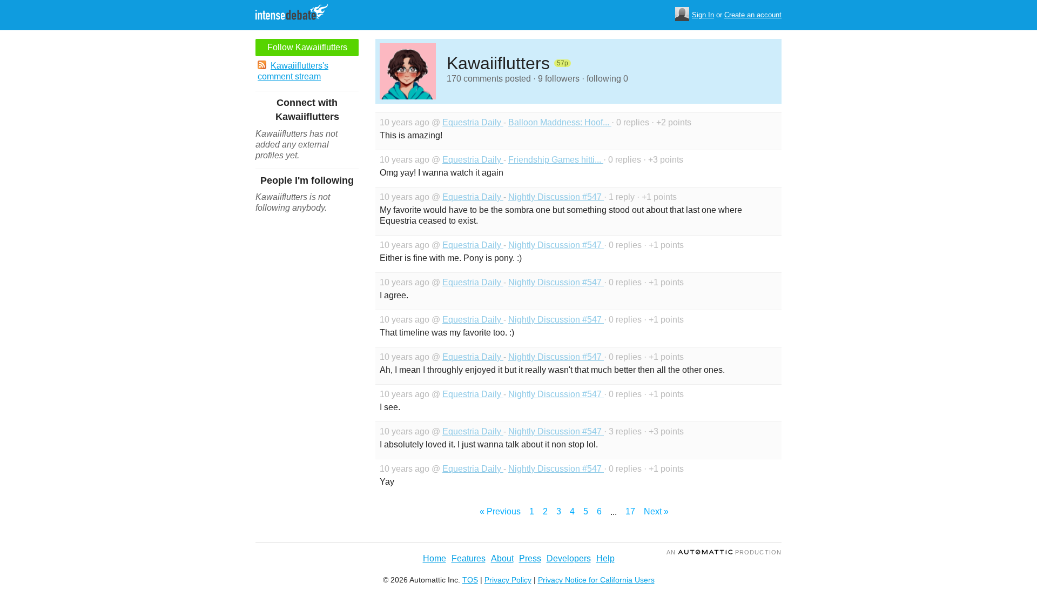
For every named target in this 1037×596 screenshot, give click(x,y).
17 (630, 511)
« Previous (500, 511)
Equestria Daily (472, 122)
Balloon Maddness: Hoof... (559, 122)
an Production (724, 552)
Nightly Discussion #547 (556, 197)
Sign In (703, 15)
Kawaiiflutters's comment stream (293, 71)
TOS (470, 579)
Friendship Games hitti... (555, 159)
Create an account (753, 15)
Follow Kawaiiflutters (307, 47)
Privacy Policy (507, 579)
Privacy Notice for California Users (596, 579)
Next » (656, 511)
